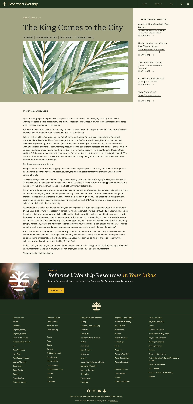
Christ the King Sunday (154, 65)
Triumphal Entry (84, 37)
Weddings (118, 350)
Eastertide (16, 374)
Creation (50, 373)
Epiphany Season (19, 334)
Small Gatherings (121, 338)
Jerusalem (161, 30)
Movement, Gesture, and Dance (92, 362)
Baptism (152, 350)
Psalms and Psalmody (123, 322)
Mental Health (86, 350)
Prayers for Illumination (157, 338)
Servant (142, 52)
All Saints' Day (52, 326)
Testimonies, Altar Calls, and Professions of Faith (164, 359)
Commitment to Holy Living (159, 334)
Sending (152, 376)
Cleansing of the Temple (147, 30)
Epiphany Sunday (19, 330)
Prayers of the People (157, 364)
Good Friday (17, 366)
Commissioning (53, 365)
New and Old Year (87, 370)
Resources (36, 18)
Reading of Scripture (156, 342)
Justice (83, 342)
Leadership (85, 346)
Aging (49, 341)
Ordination (85, 374)
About (144, 4)
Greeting (118, 377)
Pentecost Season (53, 318)
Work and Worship (122, 354)
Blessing (50, 349)
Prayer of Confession (156, 322)
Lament (151, 326)
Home (26, 18)
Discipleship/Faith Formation (91, 318)
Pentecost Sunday (19, 382)
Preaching (84, 382)
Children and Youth (54, 353)
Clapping (28, 37)
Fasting (83, 322)
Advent (141, 65)
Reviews (118, 334)
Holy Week (17, 354)
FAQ (171, 4)
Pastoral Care (86, 378)
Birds (141, 81)
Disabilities (51, 381)
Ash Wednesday (19, 350)
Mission (83, 358)
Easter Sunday (18, 370)
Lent (14, 346)
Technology (119, 342)
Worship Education (122, 362)
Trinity (117, 346)
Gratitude (84, 330)
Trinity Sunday (52, 322)
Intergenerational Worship (90, 338)
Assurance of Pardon (156, 330)
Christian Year (52, 357)
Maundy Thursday (19, 362)
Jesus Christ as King (46, 37)
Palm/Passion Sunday (21, 358)
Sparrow (154, 81)
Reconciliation (120, 326)
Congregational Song (55, 369)
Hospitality (85, 334)
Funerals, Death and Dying (90, 326)
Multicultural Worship (88, 366)
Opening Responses (122, 381)
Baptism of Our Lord (20, 338)
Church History (52, 361)
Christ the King (52, 330)
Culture (49, 377)
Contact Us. (114, 401)
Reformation (119, 330)
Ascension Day (18, 378)
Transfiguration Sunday (21, 342)
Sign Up (55, 290)
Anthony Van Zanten (37, 111)
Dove (147, 81)
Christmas (16, 326)
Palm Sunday (66, 37)
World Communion (122, 358)
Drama (141, 95)
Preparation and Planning (124, 318)
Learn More (144, 36)
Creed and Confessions (157, 354)
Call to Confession (155, 318)
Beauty (49, 345)
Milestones (85, 354)
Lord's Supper (154, 368)
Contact (158, 4)
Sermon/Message (155, 346)
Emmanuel (142, 68)
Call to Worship (120, 373)
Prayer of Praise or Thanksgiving (161, 372)
